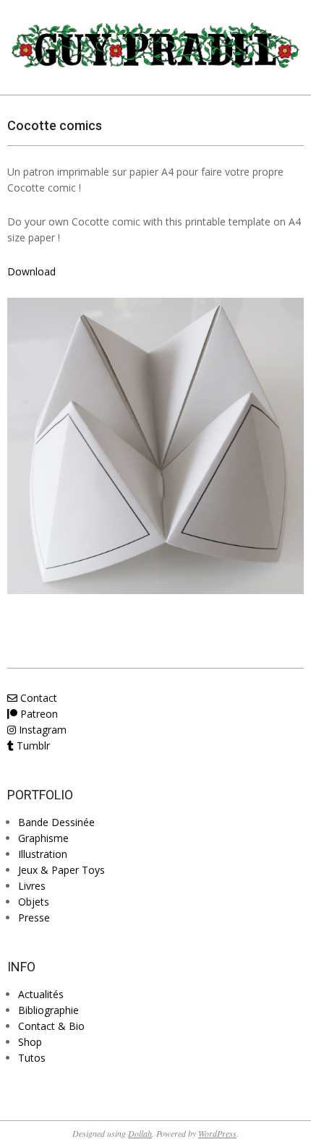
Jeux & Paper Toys (61, 870)
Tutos (32, 1058)
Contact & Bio (51, 1026)
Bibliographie (48, 1010)
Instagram (41, 729)
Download (31, 271)
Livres (32, 886)
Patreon (37, 714)
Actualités (41, 994)
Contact (37, 698)
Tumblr (32, 745)
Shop (30, 1042)
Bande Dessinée (56, 822)
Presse (34, 917)
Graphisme (43, 838)
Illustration (42, 854)
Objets (33, 901)
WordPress (217, 1133)
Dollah (140, 1133)
